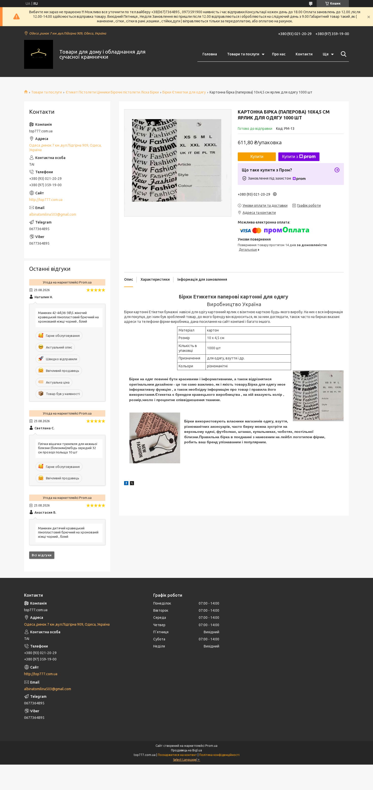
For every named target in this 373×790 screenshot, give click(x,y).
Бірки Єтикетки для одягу (184, 92)
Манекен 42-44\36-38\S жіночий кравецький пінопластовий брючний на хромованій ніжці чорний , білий (68, 317)
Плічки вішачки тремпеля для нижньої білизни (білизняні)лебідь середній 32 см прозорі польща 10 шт (67, 448)
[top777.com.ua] (38, 54)
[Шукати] (342, 54)
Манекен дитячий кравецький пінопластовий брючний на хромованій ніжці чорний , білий (68, 532)
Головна (209, 54)
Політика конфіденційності (219, 754)
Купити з (290, 156)
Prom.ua (211, 745)
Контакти (304, 54)
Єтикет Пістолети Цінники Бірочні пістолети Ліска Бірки (112, 92)
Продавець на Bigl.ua (186, 750)
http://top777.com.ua (45, 200)
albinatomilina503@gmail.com (52, 214)
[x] (132, 484)
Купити (256, 156)
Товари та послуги (243, 54)
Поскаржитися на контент (177, 754)
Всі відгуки (42, 555)
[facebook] (126, 484)
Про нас (278, 54)
